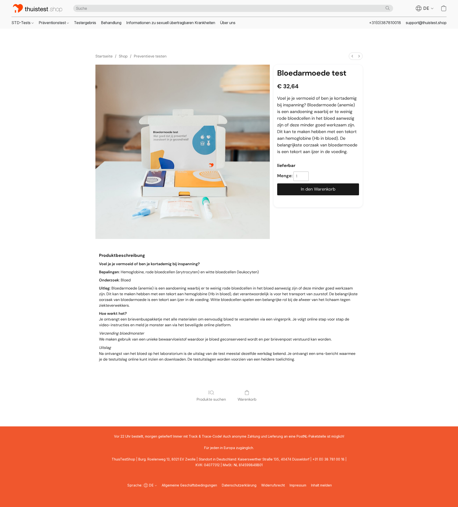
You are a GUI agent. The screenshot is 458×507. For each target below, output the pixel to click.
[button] (37, 8)
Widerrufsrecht (273, 485)
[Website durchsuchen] (387, 8)
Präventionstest (53, 22)
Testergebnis (85, 22)
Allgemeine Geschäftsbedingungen (189, 485)
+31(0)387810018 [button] (385, 22)
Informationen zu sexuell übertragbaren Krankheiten (170, 22)
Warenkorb (247, 399)
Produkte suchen (211, 399)
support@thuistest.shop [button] (426, 22)
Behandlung (111, 22)
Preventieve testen (150, 56)
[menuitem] (352, 56)
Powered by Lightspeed (229, 494)
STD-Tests (21, 22)
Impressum (298, 485)
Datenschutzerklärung (239, 485)
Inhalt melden (321, 485)
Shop (123, 56)
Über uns (227, 22)
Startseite (104, 56)
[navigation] (424, 8)
